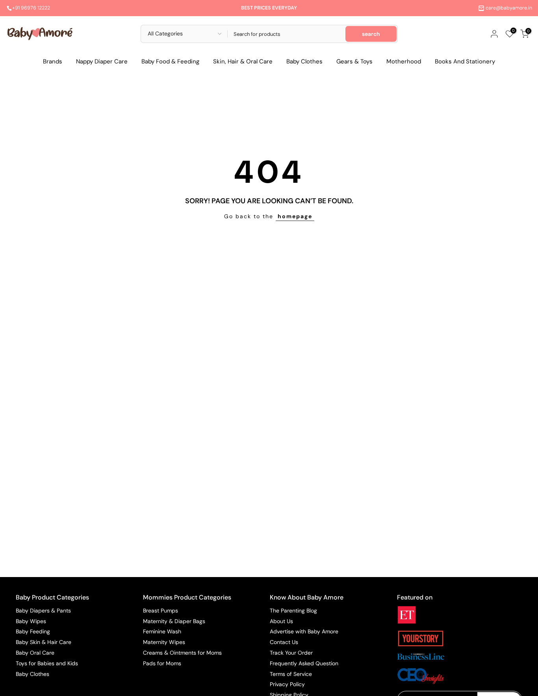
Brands (52, 61)
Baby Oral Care (35, 652)
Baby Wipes (31, 621)
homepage (295, 216)
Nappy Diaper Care (102, 61)
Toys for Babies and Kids (47, 663)
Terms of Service (291, 673)
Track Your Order (291, 652)
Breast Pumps (160, 610)
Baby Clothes (304, 61)
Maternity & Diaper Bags (174, 621)
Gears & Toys (354, 61)
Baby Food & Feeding (170, 61)
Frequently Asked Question (304, 663)
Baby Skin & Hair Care (43, 642)
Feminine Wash (162, 631)
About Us (281, 621)
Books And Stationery (465, 61)
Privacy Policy (287, 684)
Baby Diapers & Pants (43, 610)
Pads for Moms (162, 663)
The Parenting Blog (293, 610)
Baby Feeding (33, 631)
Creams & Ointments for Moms (182, 652)
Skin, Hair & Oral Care (243, 61)
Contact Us (284, 642)
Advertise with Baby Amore (304, 631)
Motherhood (403, 61)
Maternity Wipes (164, 642)
